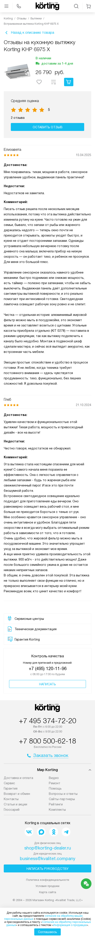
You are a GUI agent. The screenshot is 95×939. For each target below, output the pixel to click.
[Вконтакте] (29, 831)
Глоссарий (11, 809)
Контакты (11, 799)
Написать (47, 684)
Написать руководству (47, 868)
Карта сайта (47, 892)
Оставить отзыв (48, 127)
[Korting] (47, 6)
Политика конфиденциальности (47, 879)
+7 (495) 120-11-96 (47, 668)
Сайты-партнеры (62, 799)
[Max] (41, 831)
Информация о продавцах (70, 925)
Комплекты (57, 809)
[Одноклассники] (53, 831)
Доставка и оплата (18, 778)
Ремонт (54, 783)
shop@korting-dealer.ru (47, 848)
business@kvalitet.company (47, 858)
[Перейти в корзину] (88, 6)
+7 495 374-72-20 (47, 720)
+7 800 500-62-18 (47, 741)
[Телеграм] (66, 831)
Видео (54, 778)
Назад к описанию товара (32, 32)
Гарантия (10, 788)
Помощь (55, 788)
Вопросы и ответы (63, 794)
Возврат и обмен (17, 794)
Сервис (9, 783)
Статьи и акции (15, 804)
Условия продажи (47, 886)
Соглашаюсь (47, 932)
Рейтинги (56, 804)
